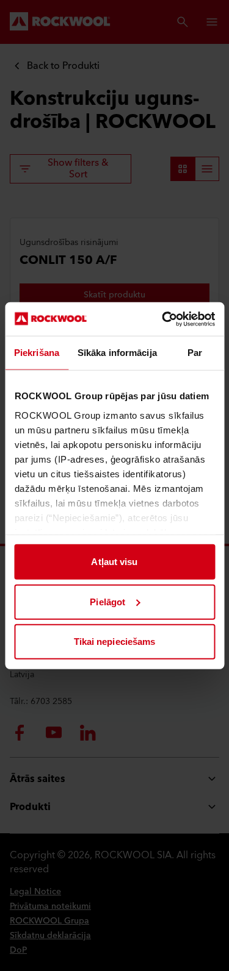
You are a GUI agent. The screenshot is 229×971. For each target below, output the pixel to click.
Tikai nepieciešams (115, 641)
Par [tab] (194, 352)
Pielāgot (107, 601)
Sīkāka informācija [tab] (117, 352)
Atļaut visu (114, 562)
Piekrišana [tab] (36, 352)
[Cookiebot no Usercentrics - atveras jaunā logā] (163, 319)
